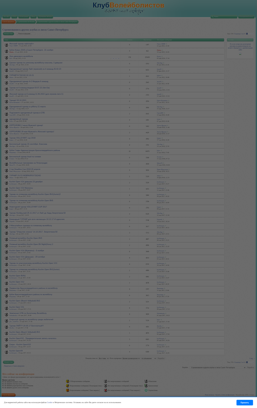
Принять (245, 402)
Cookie (49, 402)
